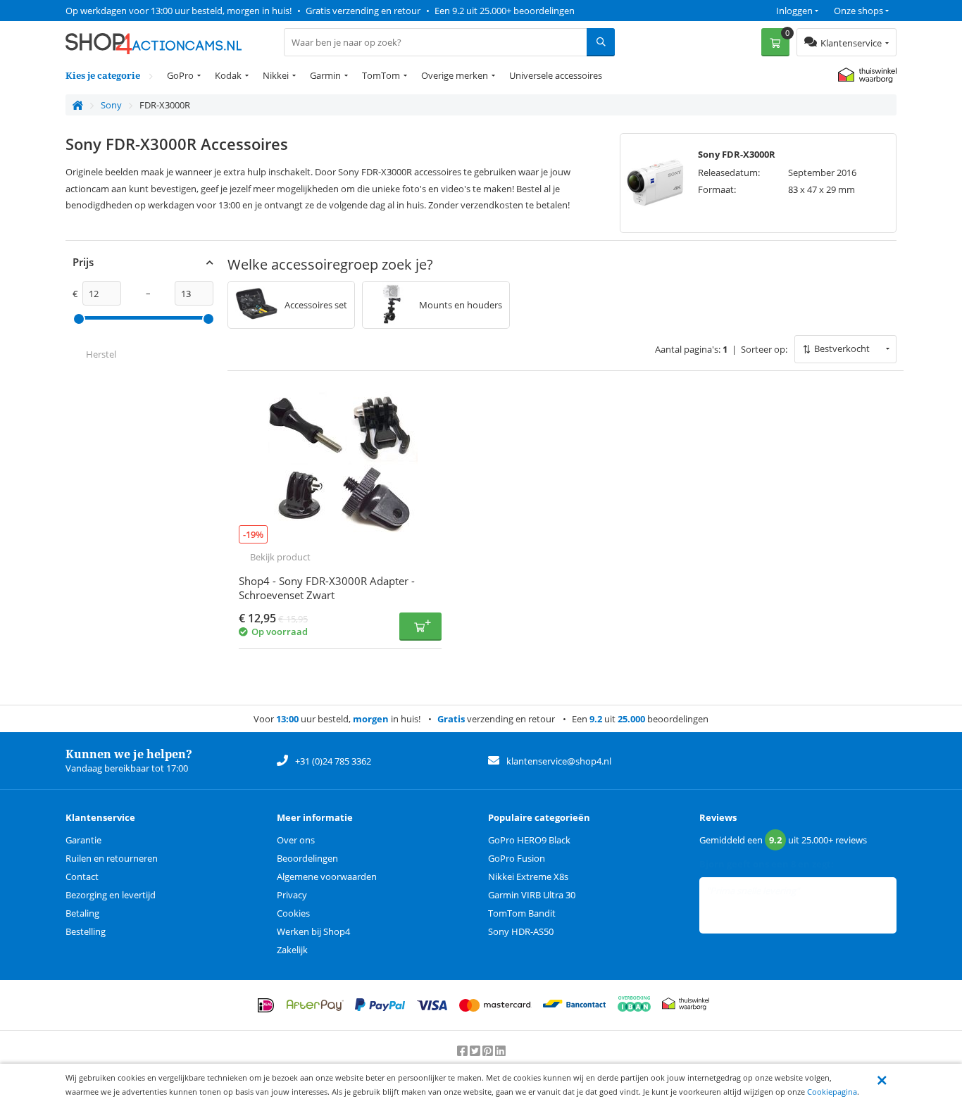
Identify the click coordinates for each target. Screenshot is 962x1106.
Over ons (296, 840)
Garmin (325, 75)
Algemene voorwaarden (327, 876)
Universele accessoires (555, 75)
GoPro (180, 75)
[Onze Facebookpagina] (463, 1051)
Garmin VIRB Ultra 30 (531, 894)
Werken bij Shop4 (313, 931)
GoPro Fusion (516, 858)
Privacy (292, 894)
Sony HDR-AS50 (521, 931)
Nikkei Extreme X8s (528, 876)
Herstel (101, 354)
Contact (82, 876)
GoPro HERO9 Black (529, 840)
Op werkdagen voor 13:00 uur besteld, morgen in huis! (178, 10)
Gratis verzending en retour (363, 10)
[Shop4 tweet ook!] (476, 1051)
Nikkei (276, 75)
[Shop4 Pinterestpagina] (488, 1051)
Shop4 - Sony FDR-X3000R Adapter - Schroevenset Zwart (327, 588)
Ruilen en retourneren (111, 858)
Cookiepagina (832, 1091)
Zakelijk (292, 949)
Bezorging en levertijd (110, 894)
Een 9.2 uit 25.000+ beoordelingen (505, 10)
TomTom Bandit (522, 913)
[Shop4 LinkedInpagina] (500, 1051)
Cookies (293, 913)
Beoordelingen (307, 858)
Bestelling (85, 931)
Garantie (83, 840)
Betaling (82, 913)
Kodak (228, 75)
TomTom (381, 75)
